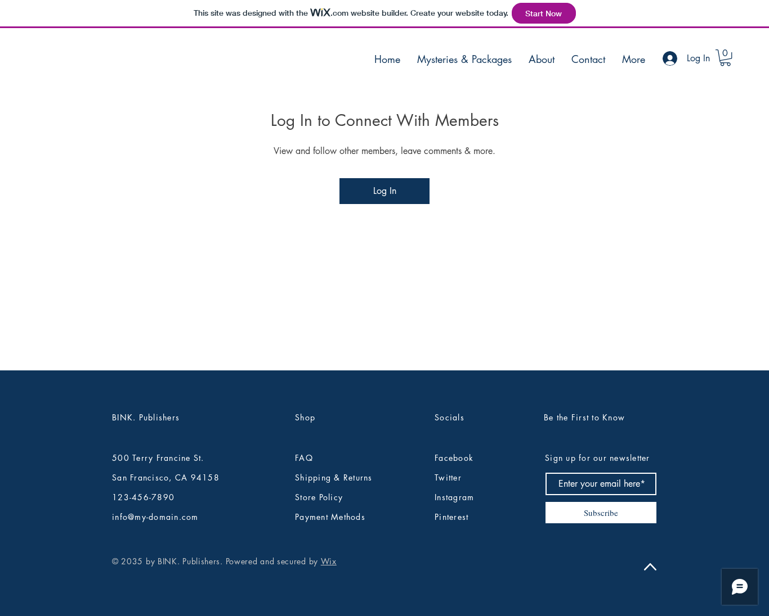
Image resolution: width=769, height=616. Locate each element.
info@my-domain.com (155, 516)
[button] (725, 57)
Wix (329, 561)
